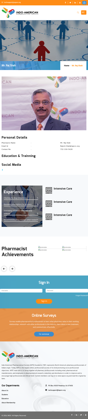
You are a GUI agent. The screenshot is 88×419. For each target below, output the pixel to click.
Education (5, 398)
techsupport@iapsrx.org (12, 2)
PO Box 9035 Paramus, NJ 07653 (60, 385)
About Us (5, 390)
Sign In (44, 301)
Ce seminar (44, 334)
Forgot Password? (82, 295)
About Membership (8, 402)
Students (5, 394)
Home (66, 65)
